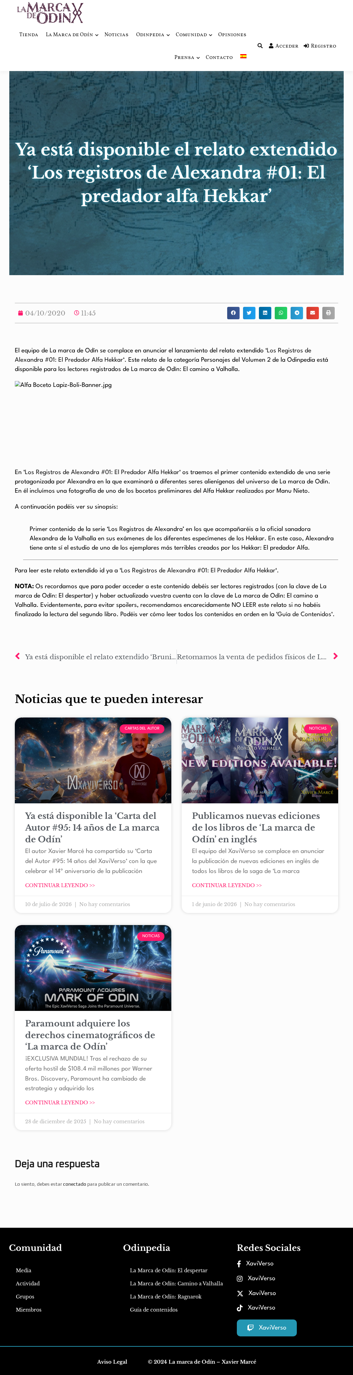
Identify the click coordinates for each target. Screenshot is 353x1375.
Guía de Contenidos (304, 615)
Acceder (287, 46)
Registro (323, 46)
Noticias (116, 35)
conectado (74, 1184)
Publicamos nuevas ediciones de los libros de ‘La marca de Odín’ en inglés (256, 827)
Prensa (184, 57)
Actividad (28, 1284)
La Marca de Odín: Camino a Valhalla (176, 1284)
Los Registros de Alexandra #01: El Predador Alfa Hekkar (102, 472)
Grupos (25, 1297)
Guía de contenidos (154, 1310)
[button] (233, 313)
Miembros (28, 1310)
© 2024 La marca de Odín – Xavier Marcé (202, 1362)
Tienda (28, 35)
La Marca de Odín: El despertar (169, 1270)
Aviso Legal (112, 1362)
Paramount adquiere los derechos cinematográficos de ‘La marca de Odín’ (90, 1035)
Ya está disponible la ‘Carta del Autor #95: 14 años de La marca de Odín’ (92, 827)
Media (23, 1270)
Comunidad (191, 35)
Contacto (219, 57)
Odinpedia (150, 35)
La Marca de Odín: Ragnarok (166, 1297)
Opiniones (232, 35)
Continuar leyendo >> (60, 885)
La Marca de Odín (69, 35)
